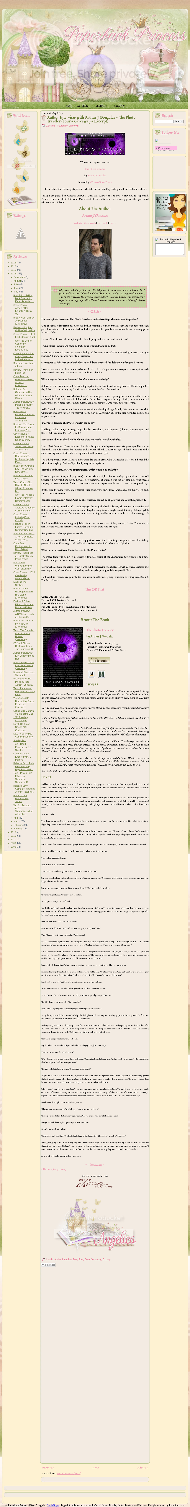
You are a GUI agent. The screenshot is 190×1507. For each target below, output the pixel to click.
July (16, 284)
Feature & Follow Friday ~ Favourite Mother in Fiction (23, 604)
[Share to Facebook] (53, 1265)
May (16, 291)
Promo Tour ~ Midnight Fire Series (20, 798)
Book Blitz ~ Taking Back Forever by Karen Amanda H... (23, 298)
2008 (14, 847)
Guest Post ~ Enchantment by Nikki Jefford (22, 546)
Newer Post (48, 1467)
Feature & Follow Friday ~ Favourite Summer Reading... (24, 527)
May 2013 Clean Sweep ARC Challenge (21, 727)
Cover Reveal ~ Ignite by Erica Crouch (21, 517)
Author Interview (63, 1259)
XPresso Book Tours (100, 182)
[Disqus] (95, 1316)
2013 (14, 273)
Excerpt (107, 1259)
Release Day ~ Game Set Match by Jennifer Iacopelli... (24, 789)
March (17, 821)
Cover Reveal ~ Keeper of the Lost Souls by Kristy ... (23, 437)
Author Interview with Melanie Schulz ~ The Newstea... (23, 405)
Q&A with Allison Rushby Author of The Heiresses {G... (24, 646)
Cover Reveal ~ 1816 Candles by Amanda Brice (24, 575)
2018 (14, 262)
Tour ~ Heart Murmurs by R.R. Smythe (22, 747)
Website (78, 223)
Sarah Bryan (53, 1505)
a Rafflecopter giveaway (53, 1169)
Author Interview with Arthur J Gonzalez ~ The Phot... (23, 536)
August (17, 281)
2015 (14, 270)
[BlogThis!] (46, 1265)
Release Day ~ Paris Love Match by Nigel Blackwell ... (23, 766)
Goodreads (90, 223)
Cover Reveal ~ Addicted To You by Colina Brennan (24, 507)
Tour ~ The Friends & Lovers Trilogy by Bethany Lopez (23, 498)
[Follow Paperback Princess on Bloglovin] (166, 150)
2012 (14, 832)
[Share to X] (50, 1265)
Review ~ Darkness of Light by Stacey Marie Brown (23, 556)
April (16, 818)
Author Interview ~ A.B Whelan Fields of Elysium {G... (23, 614)
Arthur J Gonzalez (96, 175)
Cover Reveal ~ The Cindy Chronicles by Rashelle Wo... (23, 356)
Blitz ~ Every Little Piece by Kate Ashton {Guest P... (23, 681)
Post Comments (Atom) (69, 1473)
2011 (14, 836)
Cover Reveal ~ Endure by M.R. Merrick (22, 756)
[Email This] (43, 1265)
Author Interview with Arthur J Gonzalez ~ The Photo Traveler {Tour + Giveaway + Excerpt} (91, 119)
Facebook (102, 223)
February (18, 825)
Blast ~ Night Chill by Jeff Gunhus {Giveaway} (23, 320)
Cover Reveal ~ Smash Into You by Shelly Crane (23, 446)
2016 (14, 266)
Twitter (113, 223)
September (19, 277)
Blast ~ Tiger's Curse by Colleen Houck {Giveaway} (23, 665)
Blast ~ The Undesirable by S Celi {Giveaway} (23, 565)
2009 (14, 843)
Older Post (142, 1467)
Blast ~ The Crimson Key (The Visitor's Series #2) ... (23, 469)
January (18, 828)
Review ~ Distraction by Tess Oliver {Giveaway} (23, 623)
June (16, 288)
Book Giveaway (93, 1259)
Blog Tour (78, 1259)
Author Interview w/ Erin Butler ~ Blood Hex (23, 656)
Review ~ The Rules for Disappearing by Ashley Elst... (23, 427)
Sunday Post (19, 740)
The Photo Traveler (95, 169)
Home (95, 1467)
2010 (14, 839)
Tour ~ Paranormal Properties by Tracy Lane (24, 691)
